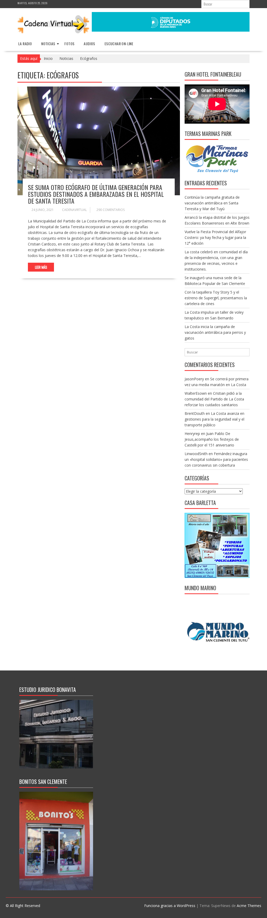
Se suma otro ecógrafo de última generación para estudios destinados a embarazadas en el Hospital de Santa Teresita (96, 194)
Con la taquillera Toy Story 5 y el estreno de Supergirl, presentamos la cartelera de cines (216, 298)
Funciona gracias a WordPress (169, 905)
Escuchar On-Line (119, 43)
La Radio (25, 43)
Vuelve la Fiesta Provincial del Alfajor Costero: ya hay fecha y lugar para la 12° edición (215, 237)
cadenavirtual (74, 210)
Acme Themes (249, 905)
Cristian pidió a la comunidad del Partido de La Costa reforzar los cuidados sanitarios (214, 399)
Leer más (41, 267)
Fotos (69, 43)
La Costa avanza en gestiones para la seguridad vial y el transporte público (214, 419)
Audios (89, 43)
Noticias (48, 43)
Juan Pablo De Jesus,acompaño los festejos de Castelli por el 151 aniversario (212, 439)
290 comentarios (110, 210)
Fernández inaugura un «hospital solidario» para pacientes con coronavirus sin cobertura (216, 459)
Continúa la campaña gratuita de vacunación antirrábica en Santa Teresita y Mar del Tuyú (212, 203)
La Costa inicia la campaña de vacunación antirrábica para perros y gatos (215, 332)
